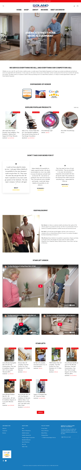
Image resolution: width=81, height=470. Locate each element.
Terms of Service (44, 430)
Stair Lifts (24, 444)
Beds (23, 428)
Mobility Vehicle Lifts (26, 435)
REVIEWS (44, 10)
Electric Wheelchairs (26, 430)
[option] (40, 36)
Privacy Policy (44, 428)
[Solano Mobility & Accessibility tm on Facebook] (3, 460)
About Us (4, 428)
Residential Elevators (26, 440)
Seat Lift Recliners (26, 442)
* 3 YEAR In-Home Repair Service (48, 437)
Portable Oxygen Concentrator (28, 437)
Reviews (4, 433)
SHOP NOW (40, 40)
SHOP (26, 10)
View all (76, 107)
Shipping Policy (44, 435)
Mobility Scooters (25, 433)
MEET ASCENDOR (57, 10)
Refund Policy (44, 433)
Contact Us (5, 430)
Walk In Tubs (24, 446)
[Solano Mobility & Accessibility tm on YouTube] (6, 460)
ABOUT (35, 10)
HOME (19, 10)
